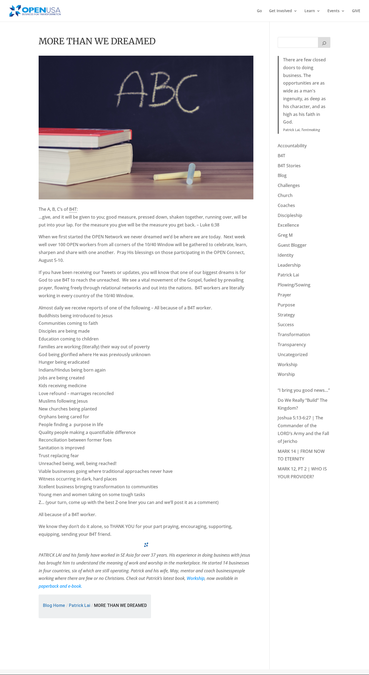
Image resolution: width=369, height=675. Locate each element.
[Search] (324, 42)
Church (285, 195)
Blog (282, 175)
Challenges (289, 185)
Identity (285, 255)
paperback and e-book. (60, 586)
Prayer (284, 295)
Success (286, 325)
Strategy (286, 315)
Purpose (286, 305)
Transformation (294, 335)
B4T (281, 156)
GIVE (356, 11)
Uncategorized (293, 354)
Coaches (286, 205)
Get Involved (280, 11)
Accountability (292, 146)
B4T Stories (289, 166)
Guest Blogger (292, 245)
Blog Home (54, 605)
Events (333, 11)
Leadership (289, 265)
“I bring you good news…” (304, 390)
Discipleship (290, 215)
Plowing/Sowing (294, 285)
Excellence (288, 225)
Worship (286, 374)
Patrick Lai (79, 605)
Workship (195, 578)
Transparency (292, 344)
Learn (309, 11)
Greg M (285, 235)
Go (259, 11)
